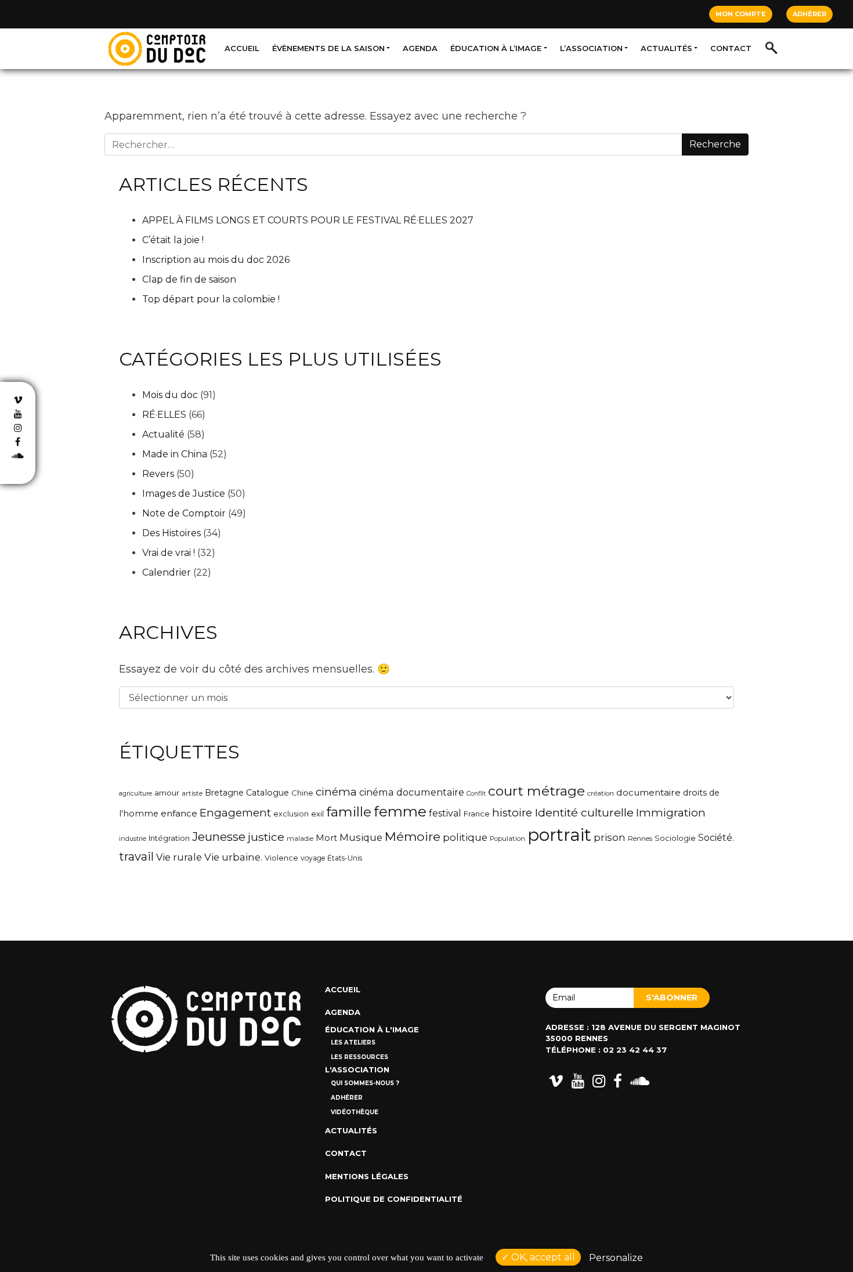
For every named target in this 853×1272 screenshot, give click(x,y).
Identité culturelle (584, 812)
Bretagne (224, 792)
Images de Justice (183, 493)
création (600, 793)
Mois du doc (170, 394)
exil (317, 813)
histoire (512, 812)
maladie (300, 838)
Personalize (616, 1257)
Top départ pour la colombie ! (211, 299)
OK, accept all (542, 1257)
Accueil (242, 48)
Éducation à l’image (495, 48)
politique (465, 837)
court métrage (536, 791)
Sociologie (675, 838)
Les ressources (359, 1057)
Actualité (163, 434)
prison (610, 837)
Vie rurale (179, 857)
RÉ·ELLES (164, 414)
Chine (302, 792)
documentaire (648, 792)
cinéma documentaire (411, 792)
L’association (591, 48)
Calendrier (166, 572)
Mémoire (412, 836)
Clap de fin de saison (189, 279)
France (477, 813)
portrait (559, 835)
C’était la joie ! (173, 239)
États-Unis (344, 858)
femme (400, 811)
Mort (326, 838)
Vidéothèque (354, 1112)
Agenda (420, 48)
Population (507, 838)
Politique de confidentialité (393, 1199)
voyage (313, 858)
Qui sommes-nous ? (365, 1083)
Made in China (174, 454)
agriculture (135, 793)
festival (445, 813)
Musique (360, 837)
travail (136, 856)
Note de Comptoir (184, 513)
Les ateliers (353, 1042)
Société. (716, 837)
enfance (179, 813)
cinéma (336, 791)
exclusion (291, 814)
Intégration (169, 838)
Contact (730, 48)
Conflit (476, 793)
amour (166, 792)
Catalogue (267, 792)
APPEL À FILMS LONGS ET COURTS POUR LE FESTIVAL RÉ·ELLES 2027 (308, 220)
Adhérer (809, 14)
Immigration (671, 812)
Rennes (640, 838)
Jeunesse (218, 836)
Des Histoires (171, 533)
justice (266, 837)
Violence (281, 858)
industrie (132, 838)
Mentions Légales (367, 1176)
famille (348, 812)
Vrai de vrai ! (168, 552)
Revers (158, 473)
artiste (192, 793)
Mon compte (740, 14)
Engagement (235, 812)
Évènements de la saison (328, 48)
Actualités (666, 48)
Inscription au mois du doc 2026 (216, 259)
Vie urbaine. (233, 857)
